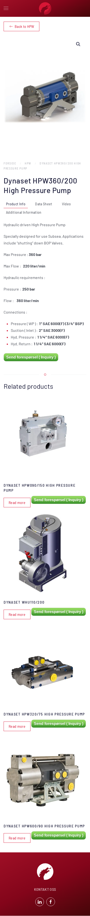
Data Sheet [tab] (43, 203)
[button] (6, 8)
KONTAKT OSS (45, 889)
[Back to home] (45, 8)
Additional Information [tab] (24, 212)
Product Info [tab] (15, 203)
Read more (17, 502)
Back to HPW (24, 26)
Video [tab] (66, 203)
